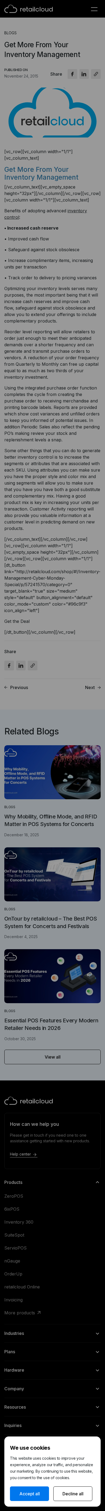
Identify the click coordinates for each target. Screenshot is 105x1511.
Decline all (72, 1493)
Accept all (29, 1493)
